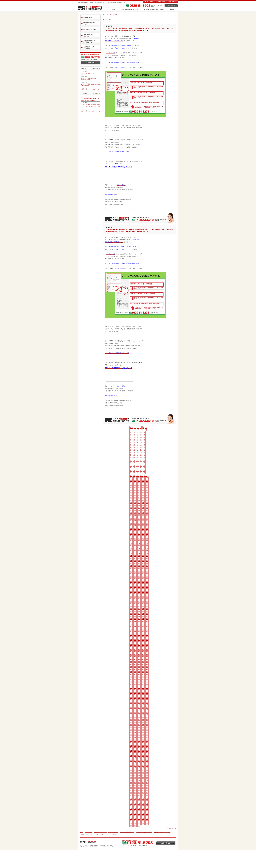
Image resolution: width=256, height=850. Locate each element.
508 (135, 682)
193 (135, 523)
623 (135, 740)
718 (135, 788)
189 (139, 520)
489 (139, 672)
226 (147, 538)
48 (134, 450)
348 (135, 601)
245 (143, 548)
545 (143, 699)
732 (131, 795)
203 (135, 528)
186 (147, 518)
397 (131, 626)
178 (135, 515)
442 (131, 649)
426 (147, 639)
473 (135, 664)
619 (139, 737)
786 (147, 820)
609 (139, 732)
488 (135, 672)
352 (131, 604)
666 (147, 760)
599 (139, 727)
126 (147, 488)
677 (131, 767)
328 (135, 591)
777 (131, 818)
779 (139, 818)
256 (147, 553)
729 (139, 793)
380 (143, 616)
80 (141, 465)
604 (139, 730)
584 (139, 720)
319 (139, 586)
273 (135, 563)
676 (147, 765)
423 (135, 639)
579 (139, 717)
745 (143, 800)
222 (131, 538)
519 (139, 687)
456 (147, 654)
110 (143, 480)
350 (143, 601)
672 (131, 765)
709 (139, 783)
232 (131, 543)
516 (147, 684)
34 (137, 442)
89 (137, 470)
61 (144, 455)
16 (144, 432)
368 (135, 611)
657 (131, 757)
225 (143, 538)
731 (147, 793)
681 (147, 767)
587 (131, 722)
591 (147, 722)
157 (131, 505)
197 (131, 525)
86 (144, 467)
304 (139, 578)
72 (130, 462)
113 (135, 482)
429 (139, 641)
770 (143, 813)
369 (139, 611)
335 (143, 593)
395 (143, 624)
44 (137, 447)
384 (139, 619)
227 (131, 541)
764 (139, 810)
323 (135, 588)
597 (131, 727)
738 (135, 798)
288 (135, 571)
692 (131, 775)
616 (147, 735)
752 (131, 805)
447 (131, 651)
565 (143, 709)
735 (143, 795)
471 (147, 662)
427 (131, 641)
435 (143, 644)
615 (143, 735)
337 (131, 596)
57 (130, 455)
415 (143, 634)
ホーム (105, 14)
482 (131, 669)
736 (147, 795)
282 (131, 568)
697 (131, 778)
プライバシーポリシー (100, 834)
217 (131, 535)
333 (135, 593)
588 (135, 722)
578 (135, 717)
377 (131, 616)
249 (139, 551)
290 (143, 571)
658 (135, 757)
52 (130, 452)
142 (131, 498)
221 (147, 535)
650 (143, 752)
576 (147, 714)
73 (134, 462)
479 (139, 667)
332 (131, 593)
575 (143, 714)
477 (131, 667)
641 (147, 747)
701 (147, 778)
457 (131, 657)
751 (147, 803)
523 (135, 689)
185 (143, 518)
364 (139, 609)
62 (130, 457)
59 (137, 455)
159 (139, 505)
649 (139, 752)
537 (131, 697)
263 (135, 558)
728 (135, 793)
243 (135, 548)
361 (147, 606)
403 (135, 629)
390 (143, 621)
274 (139, 563)
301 (147, 576)
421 (147, 636)
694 (139, 775)
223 (135, 538)
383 (135, 619)
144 (139, 498)
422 (131, 639)
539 (139, 697)
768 (135, 813)
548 (135, 702)
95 (141, 472)
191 (147, 520)
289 (139, 571)
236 (147, 543)
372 (131, 614)
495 (143, 674)
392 (131, 624)
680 (143, 767)
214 (139, 533)
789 (139, 823)
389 (139, 621)
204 (139, 528)
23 (134, 437)
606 (147, 730)
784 (139, 820)
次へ (139, 826)
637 (131, 747)
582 (131, 720)
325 (143, 588)
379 (139, 616)
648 (135, 752)
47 (130, 450)
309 (139, 581)
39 (137, 445)
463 (135, 659)
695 (143, 775)
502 (131, 679)
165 (143, 508)
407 (131, 631)
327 (131, 591)
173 (135, 513)
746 (147, 800)
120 (143, 485)
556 (147, 704)
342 (131, 599)
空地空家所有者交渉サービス (100, 832)
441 (147, 646)
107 (131, 480)
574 (139, 714)
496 (147, 674)
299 (139, 576)
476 (147, 664)
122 (131, 488)
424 (139, 639)
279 (139, 566)
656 (147, 755)
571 (147, 712)
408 (135, 631)
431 (147, 641)
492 (131, 674)
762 (131, 810)
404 (139, 629)
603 (135, 730)
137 (131, 495)
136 (147, 493)
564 (139, 709)
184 (139, 518)
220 (143, 535)
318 (135, 586)
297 (131, 576)
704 (139, 780)
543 (135, 699)
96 (144, 472)
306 (147, 578)
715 (143, 785)
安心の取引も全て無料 (113, 832)
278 (135, 566)
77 (130, 465)
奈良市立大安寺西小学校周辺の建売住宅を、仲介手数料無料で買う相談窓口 (90, 106)
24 (137, 437)
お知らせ (82, 834)
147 (131, 500)
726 (147, 790)
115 (143, 482)
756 (147, 805)
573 (135, 714)
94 (137, 472)
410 (143, 631)
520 (143, 687)
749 (139, 803)
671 (147, 762)
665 (143, 760)
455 (143, 654)
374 (139, 614)
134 (139, 493)
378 (135, 616)
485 (143, 669)
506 (147, 679)
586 (147, 720)
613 (135, 735)
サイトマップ (110, 834)
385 (143, 619)
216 (147, 533)
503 (135, 679)
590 (143, 722)
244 (139, 548)
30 (141, 440)
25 (141, 437)
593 (135, 725)
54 (137, 452)
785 (143, 820)
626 (147, 740)
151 (147, 500)
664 (139, 760)
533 (135, 694)
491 (147, 672)
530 (143, 692)
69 (137, 460)
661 (147, 757)
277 (131, 566)
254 (139, 553)
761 (147, 808)
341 (147, 596)
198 (135, 525)
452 (131, 654)
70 (141, 460)
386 (147, 619)
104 (139, 477)
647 (131, 752)
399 (139, 626)
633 (135, 745)
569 (139, 712)
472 (131, 664)
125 (143, 488)
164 (139, 508)
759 (139, 808)
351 (147, 601)
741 (147, 798)
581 (147, 717)
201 (147, 525)
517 (131, 687)
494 (139, 674)
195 (143, 523)
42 (130, 447)
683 (135, 770)
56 (144, 452)
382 (131, 619)
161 (147, 505)
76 (144, 462)
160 (143, 505)
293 (135, 573)
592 (131, 725)
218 (135, 535)
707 (131, 783)
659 (139, 757)
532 (131, 694)
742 (131, 800)
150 (143, 500)
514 (139, 684)
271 (147, 561)
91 (144, 470)
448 (135, 651)
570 (143, 712)
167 (131, 510)
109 (139, 480)
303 (135, 578)
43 (134, 447)
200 (143, 525)
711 (147, 783)
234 (139, 543)
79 (137, 465)
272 (131, 563)
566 (147, 709)
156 (147, 503)
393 (135, 624)
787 (131, 823)
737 (131, 798)
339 (139, 596)
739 (139, 798)
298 (135, 576)
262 (131, 558)
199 (139, 525)
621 (147, 737)
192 (131, 523)
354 (139, 604)
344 (139, 599)
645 (143, 750)
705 (143, 780)
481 (147, 667)
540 (143, 697)
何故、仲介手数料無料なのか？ (127, 832)
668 (135, 762)
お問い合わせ (117, 834)
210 (143, 530)
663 (135, 760)
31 (144, 440)
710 (143, 783)
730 (143, 793)
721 (147, 788)
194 (139, 523)
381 (147, 616)
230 (143, 541)
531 (147, 692)
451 (147, 651)
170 (143, 510)
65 (141, 457)
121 (147, 485)
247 (131, 551)
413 (135, 634)
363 (135, 609)
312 (131, 583)
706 (147, 780)
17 (130, 435)
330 (143, 591)
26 (144, 437)
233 (135, 543)
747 (131, 803)
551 (147, 702)
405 (143, 629)
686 (147, 770)
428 (135, 641)
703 (135, 780)
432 (131, 644)
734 (139, 795)
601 (147, 727)
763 (135, 810)
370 (143, 611)
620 (143, 737)
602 (131, 730)
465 (143, 659)
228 (135, 541)
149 (139, 500)
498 (135, 677)
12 (130, 432)
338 (135, 596)
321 (147, 586)
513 (135, 684)
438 (135, 646)
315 (143, 583)
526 (147, 689)
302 (131, 578)
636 (147, 745)
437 (131, 646)
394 (139, 624)
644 (139, 750)
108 (135, 480)
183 (135, 518)
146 (147, 498)
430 (143, 641)
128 (135, 490)
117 (131, 485)
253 (135, 553)
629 (139, 742)
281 (147, 566)
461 (147, 657)
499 (139, 677)
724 (139, 790)
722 (131, 790)
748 (135, 803)
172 (131, 513)
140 (143, 495)
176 (147, 513)
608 (135, 732)
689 (139, 773)
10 (141, 429)
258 (135, 556)
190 (143, 520)
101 (145, 475)
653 (135, 755)
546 (147, 699)
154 (139, 503)
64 (137, 457)
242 (131, 548)
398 (135, 626)
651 (147, 752)
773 (135, 815)
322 (131, 588)
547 (131, 702)
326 (147, 588)
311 (147, 581)
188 (135, 520)
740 (143, 798)
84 (137, 467)
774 (139, 815)
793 (135, 826)
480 (143, 667)
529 (139, 692)
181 (147, 515)
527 (131, 692)
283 (135, 568)
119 (139, 485)
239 (139, 546)
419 (139, 636)
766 (147, 810)
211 (147, 530)
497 (131, 677)
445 (143, 649)
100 (141, 475)
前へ (131, 427)
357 (131, 606)
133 (135, 493)
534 (139, 694)
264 (139, 558)
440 (143, 646)
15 (141, 432)
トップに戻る (172, 828)
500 (143, 677)
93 (134, 472)
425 (143, 639)
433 (135, 644)
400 (143, 626)
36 (144, 442)
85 (141, 467)
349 (139, 601)
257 (131, 556)
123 (135, 488)
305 (143, 578)
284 (139, 568)
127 (131, 490)
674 (139, 765)
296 (147, 573)
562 (131, 709)
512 (131, 684)
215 (143, 533)
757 (131, 808)
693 (135, 775)
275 (143, 563)
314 (139, 583)
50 (141, 450)
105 (143, 477)
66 (144, 457)
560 (143, 707)
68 (134, 460)
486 (147, 669)
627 (131, 742)
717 (131, 788)
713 (135, 785)
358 (135, 606)
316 (147, 583)
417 (131, 636)
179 (139, 515)
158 (135, 505)
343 (135, 599)
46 (144, 447)
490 (143, 672)
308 (135, 581)
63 (134, 457)
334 (139, 593)
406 (147, 629)
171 (147, 510)
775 (143, 815)
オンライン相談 (88, 832)
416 (147, 634)
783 (135, 820)
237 (131, 546)
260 (143, 556)
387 (131, 621)
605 (143, 730)
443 (135, 649)
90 (141, 470)
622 (131, 740)
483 (135, 669)
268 (135, 561)
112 (131, 482)
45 (141, 447)
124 (139, 488)
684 (139, 770)
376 (147, 614)
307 (131, 581)
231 (147, 541)
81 (144, 465)
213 (135, 533)
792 (131, 826)
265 (143, 558)
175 (143, 513)
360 (143, 606)
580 (143, 717)
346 (147, 599)
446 (147, 649)
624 (139, 740)
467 (131, 662)
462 (131, 659)
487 (131, 672)
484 (139, 669)
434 (139, 644)
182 (131, 518)
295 (143, 573)
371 (147, 611)
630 (143, 742)
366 (147, 609)
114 (139, 482)
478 (135, 667)
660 (143, 757)
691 (147, 773)
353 (135, 604)
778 (135, 818)
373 (135, 614)
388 (135, 621)
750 (143, 803)
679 (139, 767)
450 (143, 651)
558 (135, 707)
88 (134, 470)
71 (144, 460)
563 (135, 709)
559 (139, 707)
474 (139, 664)
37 (130, 445)
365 (143, 609)
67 (130, 460)
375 (143, 614)
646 (147, 750)
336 (147, 593)
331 (147, 591)
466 (147, 659)
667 (131, 762)
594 (139, 725)
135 (143, 493)
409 (139, 631)
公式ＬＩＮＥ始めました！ (88, 73)
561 (147, 707)
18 (134, 435)
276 (147, 563)
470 (143, 662)
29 (137, 440)
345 (143, 599)
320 (143, 586)
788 (135, 823)
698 (135, 778)
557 (131, 707)
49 (137, 450)
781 (147, 818)
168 (135, 510)
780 (143, 818)
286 (147, 568)
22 (130, 437)
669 (139, 762)
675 (143, 765)
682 (131, 770)
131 (147, 490)
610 (143, 732)
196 (147, 523)
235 (143, 543)
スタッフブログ (112, 14)
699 (139, 778)
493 (135, 674)
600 (143, 727)
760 (143, 808)
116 (147, 482)
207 (131, 530)
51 (144, 450)
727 (131, 793)
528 (135, 692)
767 (131, 813)
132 (131, 493)
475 (143, 664)
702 (131, 780)
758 (135, 808)
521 (147, 687)
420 (143, 636)
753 (135, 805)
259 (139, 556)
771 (147, 813)
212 (131, 533)
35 (141, 442)
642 (131, 750)
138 (135, 495)
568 (135, 712)
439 (139, 646)
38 (134, 445)
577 (131, 717)
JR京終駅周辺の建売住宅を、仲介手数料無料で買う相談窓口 (90, 99)
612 (131, 735)
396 (147, 624)
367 (131, 611)
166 (147, 508)
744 (139, 800)
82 (130, 467)
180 (143, 515)
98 (134, 475)
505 (143, 679)
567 (131, 712)
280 (143, 566)
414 (139, 634)
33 (134, 442)
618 (135, 737)
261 (147, 556)
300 (143, 576)
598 (135, 727)
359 (139, 606)
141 (147, 495)
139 (139, 495)
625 (143, 740)
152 (131, 503)
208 (135, 530)
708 (135, 783)
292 (131, 573)
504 (139, 679)
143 (135, 498)
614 (139, 735)
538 (135, 697)
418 (135, 636)
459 (139, 657)
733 (135, 795)
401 (147, 626)
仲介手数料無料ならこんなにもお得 (144, 832)
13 (134, 432)
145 (143, 498)
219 (139, 535)
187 (131, 520)
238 (135, 546)
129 (139, 490)
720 (143, 788)
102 (131, 477)
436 (147, 644)
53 (134, 452)
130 (143, 490)
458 (135, 657)
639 (139, 747)
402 (131, 629)
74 (137, 462)
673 (135, 765)
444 (139, 649)
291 (147, 571)
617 (131, 737)
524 (139, 689)
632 (131, 745)
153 (135, 503)
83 (134, 467)
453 (135, 654)
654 (139, 755)
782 (131, 820)
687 (131, 773)
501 (147, 677)
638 (135, 747)
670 (143, 762)
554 (139, 704)
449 (139, 651)
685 (143, 770)
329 (139, 591)
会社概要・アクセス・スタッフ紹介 (162, 832)
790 (143, 823)
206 (147, 528)
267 (131, 561)
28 (134, 440)
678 (135, 767)
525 (143, 689)
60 (141, 455)
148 (135, 500)
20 (141, 435)
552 (131, 704)
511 (147, 682)
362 (131, 609)
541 (147, 697)
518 (135, 687)
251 (147, 551)
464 (139, 659)
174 (139, 513)
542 (131, 699)
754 (139, 805)
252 (131, 553)
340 (143, 596)
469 (139, 662)
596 (147, 725)
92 (130, 472)
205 (143, 528)
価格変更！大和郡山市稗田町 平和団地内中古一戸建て (90, 79)
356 (147, 604)
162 (131, 508)
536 (147, 694)
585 (143, 720)
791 (147, 823)
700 (143, 778)
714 (139, 785)
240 (143, 546)
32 (130, 442)
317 (131, 586)
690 (143, 773)
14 (137, 432)
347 (131, 601)
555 (143, 704)
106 (147, 477)
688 (135, 773)
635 (143, 745)
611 (147, 732)
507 (131, 682)
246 (147, 548)
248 (135, 551)
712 (131, 785)
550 (143, 702)
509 (139, 682)
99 (137, 475)
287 (131, 571)
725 (143, 790)
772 (131, 815)
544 (139, 699)
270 (143, 561)
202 (131, 528)
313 (135, 583)
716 (147, 785)
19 (137, 435)
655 (143, 755)
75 (141, 462)
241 (147, 546)
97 (130, 475)
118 (135, 485)
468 (135, 662)
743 (135, 800)
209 (139, 530)
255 (143, 553)
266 (147, 558)
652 (131, 755)
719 (139, 788)
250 (143, 551)
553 (135, 704)
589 (139, 722)
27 (130, 440)
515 (143, 684)
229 (139, 541)
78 (134, 465)
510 (143, 682)
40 (141, 445)
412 (131, 634)
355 (143, 604)
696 (147, 775)
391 (147, 621)
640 (143, 747)
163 (135, 508)
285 (143, 568)
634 (139, 745)
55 (141, 452)
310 (143, 581)
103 (135, 477)
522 (131, 689)
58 (134, 455)
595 (143, 725)
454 (139, 654)
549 (139, 702)
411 (147, 631)
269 (139, 561)
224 (139, 538)
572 (131, 714)
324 (139, 588)
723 (135, 790)
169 (139, 510)
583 (135, 720)
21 (144, 435)
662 (131, 760)
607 (131, 732)
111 (147, 480)
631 (147, 742)
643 (135, 750)
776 (147, 815)
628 (135, 742)
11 (145, 429)
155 (143, 503)
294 (139, 573)
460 (143, 657)
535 (143, 694)
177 (131, 515)
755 (143, 805)
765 (143, 810)
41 (144, 445)
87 (130, 470)
